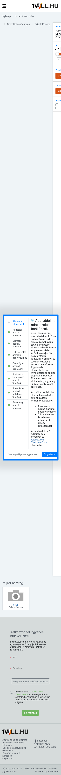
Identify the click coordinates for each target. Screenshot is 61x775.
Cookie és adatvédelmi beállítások (14, 749)
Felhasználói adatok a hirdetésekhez (19, 354)
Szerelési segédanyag (18, 24)
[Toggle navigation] (4, 6)
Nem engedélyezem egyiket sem (23, 454)
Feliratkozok (30, 712)
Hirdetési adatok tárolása (16, 332)
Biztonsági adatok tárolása (17, 405)
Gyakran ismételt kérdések (11, 754)
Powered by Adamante (47, 771)
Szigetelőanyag (42, 24)
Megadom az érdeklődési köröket (30, 681)
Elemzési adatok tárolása (17, 343)
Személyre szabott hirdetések (17, 365)
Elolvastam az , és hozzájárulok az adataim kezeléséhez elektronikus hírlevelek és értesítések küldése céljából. (32, 697)
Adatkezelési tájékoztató (14, 739)
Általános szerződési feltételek (13, 743)
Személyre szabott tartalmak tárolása (17, 392)
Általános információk (18, 322)
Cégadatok (8, 758)
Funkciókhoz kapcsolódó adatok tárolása (18, 378)
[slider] (57, 54)
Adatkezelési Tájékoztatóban (39, 441)
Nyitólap (6, 16)
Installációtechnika (24, 16)
